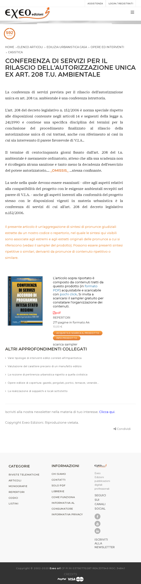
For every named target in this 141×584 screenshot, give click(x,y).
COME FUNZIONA (63, 497)
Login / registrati (121, 3)
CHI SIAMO (59, 474)
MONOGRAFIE (18, 486)
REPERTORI (61, 317)
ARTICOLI (15, 480)
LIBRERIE (58, 491)
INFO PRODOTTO (66, 338)
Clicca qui (107, 412)
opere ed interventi (107, 47)
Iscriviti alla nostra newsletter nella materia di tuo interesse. (52, 412)
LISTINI (13, 503)
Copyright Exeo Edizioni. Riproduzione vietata (41, 423)
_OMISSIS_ (59, 170)
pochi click (68, 294)
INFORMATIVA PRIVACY (67, 514)
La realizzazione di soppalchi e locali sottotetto (38, 391)
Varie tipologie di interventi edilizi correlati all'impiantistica (45, 358)
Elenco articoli (30, 47)
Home (9, 47)
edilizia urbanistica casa (67, 47)
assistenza (95, 3)
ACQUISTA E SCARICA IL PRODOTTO (77, 333)
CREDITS (70, 574)
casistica (15, 52)
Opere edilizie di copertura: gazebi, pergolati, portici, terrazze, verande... (53, 382)
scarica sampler (65, 344)
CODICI (13, 497)
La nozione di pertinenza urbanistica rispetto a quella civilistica (47, 374)
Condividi (124, 429)
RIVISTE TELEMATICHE (24, 474)
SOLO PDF (58, 485)
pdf (58, 312)
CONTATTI (59, 479)
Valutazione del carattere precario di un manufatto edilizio (45, 366)
